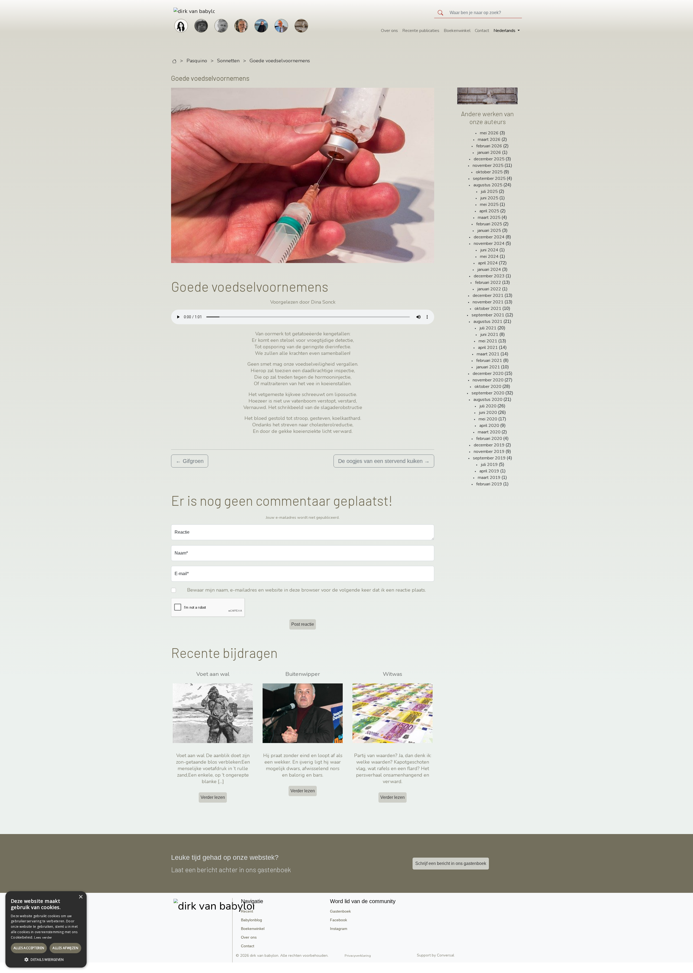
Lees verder (43, 937)
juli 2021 (487, 328)
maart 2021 (488, 354)
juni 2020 (488, 413)
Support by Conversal (435, 955)
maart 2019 (489, 478)
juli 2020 (487, 406)
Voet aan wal (213, 674)
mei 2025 (489, 204)
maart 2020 (489, 432)
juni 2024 (489, 250)
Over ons (389, 31)
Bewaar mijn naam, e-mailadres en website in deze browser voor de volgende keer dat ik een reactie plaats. (306, 590)
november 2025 (488, 165)
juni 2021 (489, 335)
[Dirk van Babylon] (261, 25)
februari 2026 (489, 146)
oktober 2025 (489, 172)
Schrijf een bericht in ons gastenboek (450, 863)
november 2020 (488, 380)
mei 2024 (489, 257)
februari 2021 (489, 361)
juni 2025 (489, 198)
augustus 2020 (487, 400)
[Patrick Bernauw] (201, 25)
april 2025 (489, 211)
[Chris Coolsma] (241, 25)
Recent (247, 911)
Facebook (338, 920)
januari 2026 (489, 152)
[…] (221, 781)
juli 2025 (489, 191)
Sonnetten (228, 60)
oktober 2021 (488, 309)
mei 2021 (488, 341)
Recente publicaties (420, 31)
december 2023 (489, 276)
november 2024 (489, 244)
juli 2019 (489, 465)
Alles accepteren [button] (29, 948)
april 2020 (489, 426)
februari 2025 (489, 224)
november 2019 (489, 452)
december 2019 (489, 445)
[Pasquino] (301, 25)
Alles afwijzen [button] (65, 948)
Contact (482, 31)
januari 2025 (489, 230)
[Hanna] (181, 25)
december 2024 (489, 237)
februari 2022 (488, 283)
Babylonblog (251, 920)
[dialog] (46, 929)
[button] (46, 959)
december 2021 (488, 296)
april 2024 (488, 263)
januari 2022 (489, 289)
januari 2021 (488, 367)
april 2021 (488, 348)
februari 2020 (489, 439)
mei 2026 (489, 133)
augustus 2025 (487, 185)
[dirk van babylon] (185, 11)
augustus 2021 (487, 322)
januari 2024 (489, 270)
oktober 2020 (488, 387)
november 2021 (488, 302)
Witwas (392, 674)
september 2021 (488, 315)
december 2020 (488, 374)
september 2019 (489, 458)
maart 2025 (489, 217)
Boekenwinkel (457, 31)
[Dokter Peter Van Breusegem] (281, 25)
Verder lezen (213, 797)
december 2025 (489, 159)
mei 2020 (488, 419)
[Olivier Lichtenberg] (221, 25)
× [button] (81, 897)
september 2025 (489, 178)
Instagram (338, 928)
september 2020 (488, 393)
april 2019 (489, 471)
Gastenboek (340, 911)
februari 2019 (489, 484)
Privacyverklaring (358, 955)
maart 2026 (489, 139)
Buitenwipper (302, 674)
